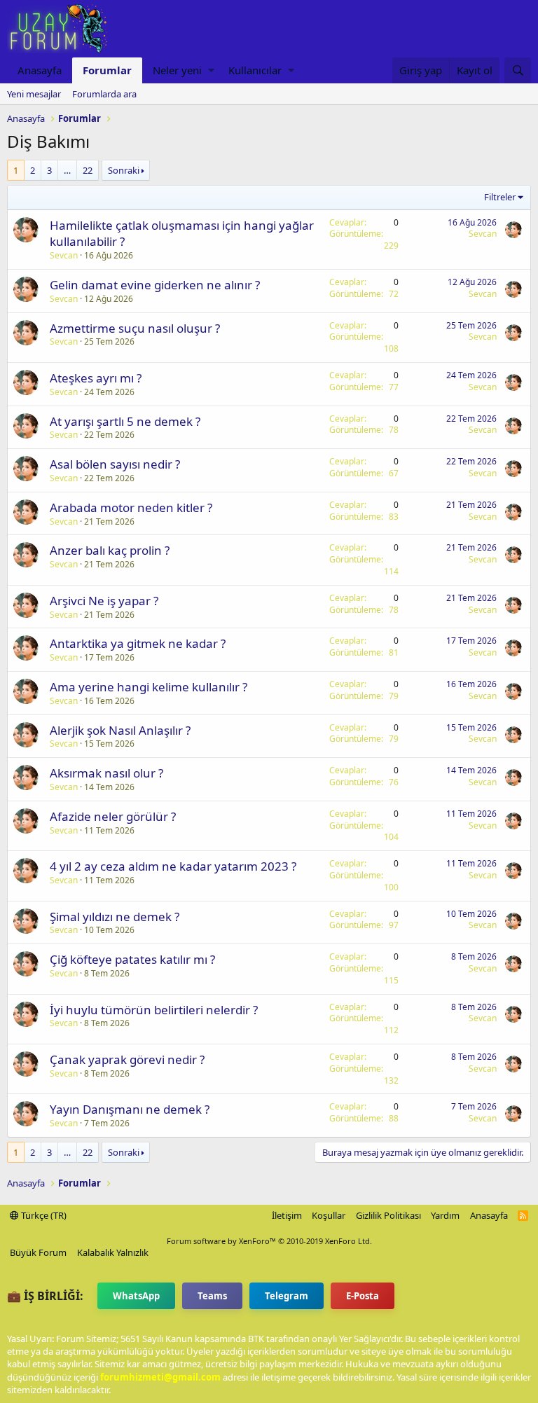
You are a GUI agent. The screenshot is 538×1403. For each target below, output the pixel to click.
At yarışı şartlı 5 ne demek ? (125, 421)
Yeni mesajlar (34, 94)
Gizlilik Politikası (388, 1215)
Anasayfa (40, 70)
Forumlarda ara (104, 94)
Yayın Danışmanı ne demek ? (129, 1109)
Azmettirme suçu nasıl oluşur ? (135, 328)
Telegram (286, 1296)
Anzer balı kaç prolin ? (110, 550)
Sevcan (64, 255)
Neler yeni (177, 70)
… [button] (67, 170)
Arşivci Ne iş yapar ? (104, 601)
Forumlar (107, 70)
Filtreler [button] (500, 197)
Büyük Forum (38, 1252)
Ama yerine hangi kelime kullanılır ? (148, 687)
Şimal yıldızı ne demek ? (114, 916)
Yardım (445, 1215)
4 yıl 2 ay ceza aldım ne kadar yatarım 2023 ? (173, 866)
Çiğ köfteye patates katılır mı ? (132, 959)
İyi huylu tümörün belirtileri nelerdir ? (154, 1010)
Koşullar (328, 1215)
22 (87, 170)
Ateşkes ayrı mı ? (96, 378)
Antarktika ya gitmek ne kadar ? (138, 643)
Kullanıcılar (255, 70)
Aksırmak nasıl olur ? (106, 773)
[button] (211, 70)
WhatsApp (136, 1296)
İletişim (287, 1215)
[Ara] (517, 70)
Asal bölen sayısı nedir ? (115, 464)
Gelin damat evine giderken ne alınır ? (155, 285)
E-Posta (362, 1296)
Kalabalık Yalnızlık (113, 1252)
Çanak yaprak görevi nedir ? (127, 1059)
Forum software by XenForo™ (269, 1241)
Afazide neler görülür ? (113, 816)
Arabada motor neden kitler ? (131, 507)
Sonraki (123, 170)
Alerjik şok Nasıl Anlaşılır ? (120, 730)
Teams (212, 1296)
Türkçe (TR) (43, 1215)
